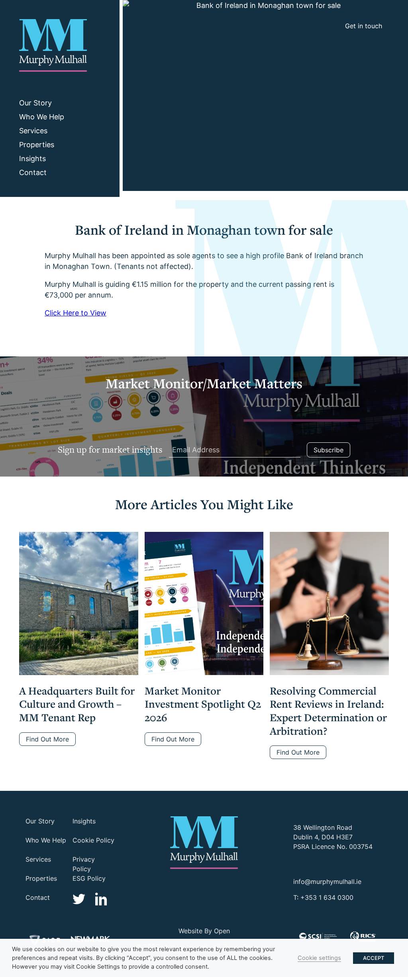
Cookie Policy (93, 840)
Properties (36, 144)
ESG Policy (89, 878)
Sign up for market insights (110, 449)
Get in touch (363, 26)
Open (222, 931)
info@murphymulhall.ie (327, 882)
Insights (32, 158)
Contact (33, 172)
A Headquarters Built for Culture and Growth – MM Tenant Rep (77, 703)
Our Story (35, 103)
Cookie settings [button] (319, 957)
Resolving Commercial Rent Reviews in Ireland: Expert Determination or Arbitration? (328, 710)
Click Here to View (75, 313)
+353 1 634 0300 (326, 897)
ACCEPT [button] (373, 958)
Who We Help (41, 117)
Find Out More (47, 739)
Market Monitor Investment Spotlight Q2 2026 (203, 703)
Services (33, 131)
